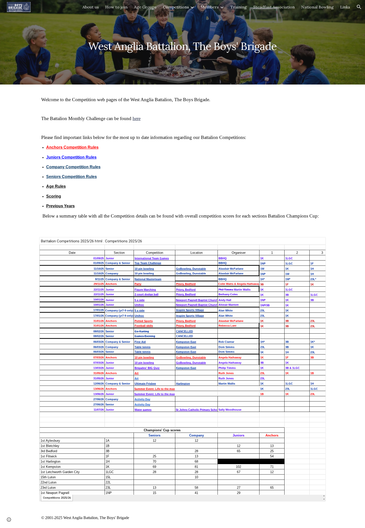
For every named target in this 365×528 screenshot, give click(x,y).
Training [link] (238, 6)
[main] (182, 42)
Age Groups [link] (145, 6)
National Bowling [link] (317, 6)
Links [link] (345, 6)
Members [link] (210, 6)
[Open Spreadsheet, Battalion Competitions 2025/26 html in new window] (316, 243)
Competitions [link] (176, 6)
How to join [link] (116, 6)
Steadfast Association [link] (274, 6)
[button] (359, 7)
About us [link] (90, 6)
